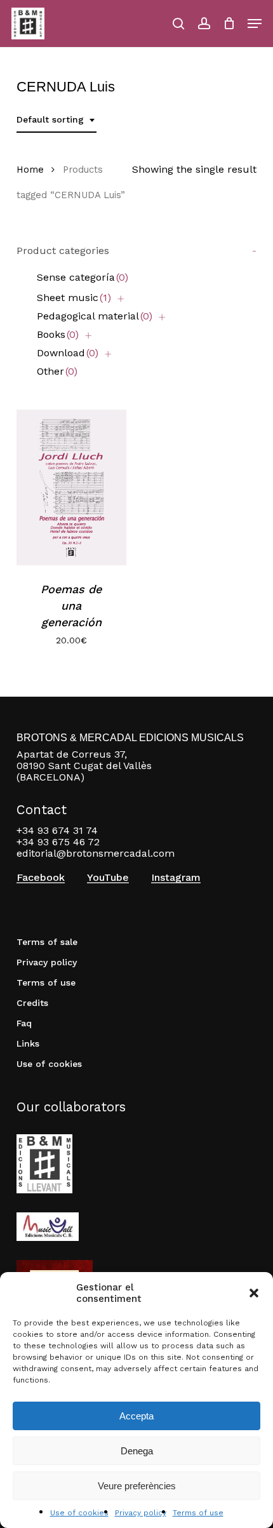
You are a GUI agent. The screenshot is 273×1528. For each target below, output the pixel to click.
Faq (24, 1023)
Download (67, 353)
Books (58, 334)
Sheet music (74, 298)
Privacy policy (140, 1512)
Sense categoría (82, 277)
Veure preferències (137, 1485)
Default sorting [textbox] (50, 119)
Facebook (41, 877)
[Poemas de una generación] (71, 487)
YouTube (108, 877)
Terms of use (198, 1512)
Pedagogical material (94, 316)
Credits (32, 1003)
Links (28, 1043)
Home (30, 169)
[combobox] (57, 120)
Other (57, 371)
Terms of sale (47, 942)
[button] (254, 1293)
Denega (137, 1450)
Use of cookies (79, 1512)
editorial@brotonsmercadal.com (96, 853)
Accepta (136, 1416)
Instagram (176, 877)
